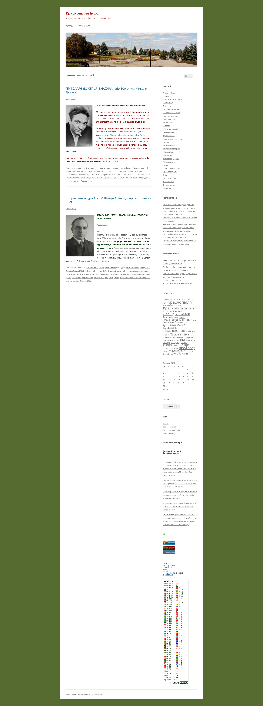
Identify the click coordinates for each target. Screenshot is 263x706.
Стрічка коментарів (171, 430)
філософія (166, 354)
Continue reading (111, 161)
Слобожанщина (170, 325)
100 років (76, 171)
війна (184, 334)
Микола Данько (125, 168)
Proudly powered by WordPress (90, 694)
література (177, 342)
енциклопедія (171, 339)
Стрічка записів (169, 427)
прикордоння (170, 348)
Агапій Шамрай (132, 267)
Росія (188, 319)
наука (185, 343)
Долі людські (168, 122)
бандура (92, 171)
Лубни (105, 174)
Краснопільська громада (172, 305)
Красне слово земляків (108, 168)
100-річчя (84, 171)
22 (188, 379)
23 (193, 379)
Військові (167, 106)
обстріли (167, 344)
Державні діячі (169, 119)
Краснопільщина (173, 311)
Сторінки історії (169, 178)
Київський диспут (115, 271)
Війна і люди (168, 102)
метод (78, 274)
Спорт (165, 175)
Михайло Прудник (171, 158)
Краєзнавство (169, 135)
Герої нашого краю (171, 109)
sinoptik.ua (168, 574)
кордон (192, 339)
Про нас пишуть (170, 171)
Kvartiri (166, 283)
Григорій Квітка (79, 271)
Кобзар (99, 174)
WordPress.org (169, 433)
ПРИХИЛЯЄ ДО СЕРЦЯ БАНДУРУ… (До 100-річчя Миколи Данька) (106, 90)
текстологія (77, 277)
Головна (70, 26)
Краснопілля (180, 302)
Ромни (132, 177)
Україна (166, 335)
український (87, 277)
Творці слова (138, 168)
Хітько (73, 181)
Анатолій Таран (169, 93)
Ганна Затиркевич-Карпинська (125, 171)
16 (193, 376)
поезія (185, 344)
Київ (105, 271)
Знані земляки (92, 168)
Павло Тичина (96, 177)
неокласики (128, 274)
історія (183, 353)
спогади (166, 351)
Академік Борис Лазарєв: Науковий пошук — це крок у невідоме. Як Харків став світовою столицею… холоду (179, 227)
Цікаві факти (168, 188)
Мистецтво (167, 155)
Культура (167, 142)
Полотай (118, 177)
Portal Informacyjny (171, 273)
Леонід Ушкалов (170, 145)
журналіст (91, 174)
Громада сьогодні (170, 116)
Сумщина (170, 327)
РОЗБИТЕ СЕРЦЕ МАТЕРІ (182, 283)
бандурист (101, 171)
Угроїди (192, 330)
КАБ (192, 299)
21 (183, 379)
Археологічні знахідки (172, 99)
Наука (101, 267)
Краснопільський (178, 308)
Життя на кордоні (170, 129)
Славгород (140, 177)
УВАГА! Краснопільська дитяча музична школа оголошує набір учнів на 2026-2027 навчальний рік (180, 495)
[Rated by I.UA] (169, 536)
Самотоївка (168, 322)
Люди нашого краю (171, 148)
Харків (116, 277)
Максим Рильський (117, 174)
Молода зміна (169, 162)
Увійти (165, 423)
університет (99, 277)
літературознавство (131, 271)
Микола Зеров (88, 274)
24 (164, 382)
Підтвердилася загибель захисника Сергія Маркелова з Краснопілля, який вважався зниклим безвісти (180, 483)
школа (174, 353)
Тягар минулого (170, 185)
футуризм (109, 277)
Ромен (126, 177)
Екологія (166, 125)
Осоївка (182, 317)
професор (187, 347)
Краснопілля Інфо (82, 13)
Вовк (109, 171)
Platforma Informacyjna (172, 267)
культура (166, 342)
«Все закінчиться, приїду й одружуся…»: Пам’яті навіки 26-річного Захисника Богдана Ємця (179, 506)
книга (183, 340)
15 (188, 376)
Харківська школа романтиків (133, 277)
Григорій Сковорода (181, 299)
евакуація (188, 337)
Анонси (166, 96)
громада (167, 337)
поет (112, 177)
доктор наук (178, 337)
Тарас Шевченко (175, 331)
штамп (74, 281)
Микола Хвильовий (103, 274)
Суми (181, 324)
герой (192, 335)
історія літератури (94, 271)
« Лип (165, 389)
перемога (177, 345)
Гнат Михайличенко (171, 112)
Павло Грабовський (171, 168)
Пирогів (106, 177)
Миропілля (117, 274)
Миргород (145, 174)
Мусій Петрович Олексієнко (77, 177)
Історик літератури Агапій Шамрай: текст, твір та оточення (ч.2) (108, 200)
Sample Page (84, 26)
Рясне (193, 320)
